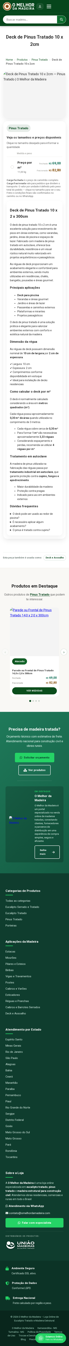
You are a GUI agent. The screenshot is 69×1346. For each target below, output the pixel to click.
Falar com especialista (36, 1222)
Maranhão (12, 1082)
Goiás (9, 1126)
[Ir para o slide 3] (36, 701)
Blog (23, 1339)
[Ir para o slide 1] (30, 701)
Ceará (9, 1076)
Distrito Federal (15, 1120)
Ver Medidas (34, 690)
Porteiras (11, 925)
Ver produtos (36, 770)
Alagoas (10, 1064)
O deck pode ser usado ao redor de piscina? (31, 515)
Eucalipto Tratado (16, 913)
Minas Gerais (13, 1045)
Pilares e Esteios (16, 964)
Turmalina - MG (16, 1332)
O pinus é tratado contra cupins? (31, 530)
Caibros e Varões (16, 988)
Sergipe (10, 1113)
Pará (8, 1144)
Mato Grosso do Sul (18, 1132)
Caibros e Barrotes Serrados (23, 1007)
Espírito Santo (14, 1039)
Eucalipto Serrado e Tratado (22, 907)
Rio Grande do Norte (18, 1107)
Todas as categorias (18, 900)
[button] (34, 167)
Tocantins (11, 1157)
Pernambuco (13, 1095)
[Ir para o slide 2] (33, 701)
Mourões (11, 957)
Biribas (10, 970)
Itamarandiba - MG (47, 1328)
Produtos (22, 59)
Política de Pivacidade (39, 1332)
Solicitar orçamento (36, 757)
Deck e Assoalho (55, 557)
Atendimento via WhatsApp (26, 1206)
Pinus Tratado (40, 59)
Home (9, 59)
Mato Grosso (14, 1138)
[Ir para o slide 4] (39, 701)
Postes (10, 982)
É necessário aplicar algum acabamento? (27, 524)
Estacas (10, 951)
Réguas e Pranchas (17, 1001)
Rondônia (11, 1151)
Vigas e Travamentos (18, 976)
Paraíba (10, 1089)
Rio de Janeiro (14, 1052)
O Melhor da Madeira (23, 1328)
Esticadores (13, 995)
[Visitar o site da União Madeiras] (34, 1245)
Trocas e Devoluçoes (30, 1335)
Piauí (8, 1101)
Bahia (9, 1070)
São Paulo (12, 1058)
